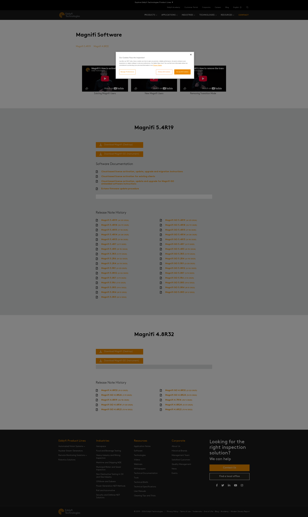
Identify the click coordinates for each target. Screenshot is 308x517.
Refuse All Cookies (164, 72)
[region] (155, 65)
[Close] (191, 54)
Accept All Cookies (182, 72)
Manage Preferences (127, 72)
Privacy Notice (157, 65)
